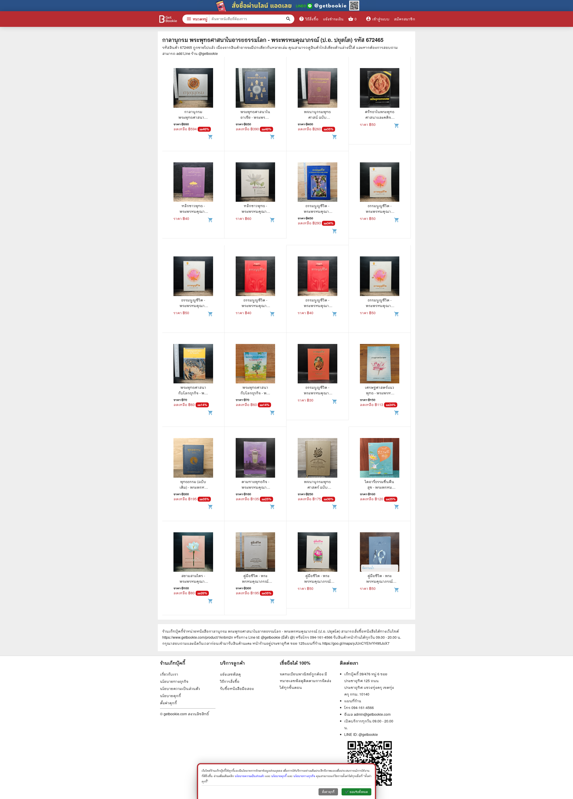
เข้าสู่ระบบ (377, 18)
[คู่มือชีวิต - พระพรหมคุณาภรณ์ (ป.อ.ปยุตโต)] (255, 552)
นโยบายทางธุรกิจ (174, 681)
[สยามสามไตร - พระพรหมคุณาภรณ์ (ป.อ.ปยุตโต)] (193, 552)
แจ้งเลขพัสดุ (230, 674)
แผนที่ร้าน (352, 700)
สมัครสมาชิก (404, 18)
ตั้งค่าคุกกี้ (168, 702)
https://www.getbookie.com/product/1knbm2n (197, 637)
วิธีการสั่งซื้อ (229, 681)
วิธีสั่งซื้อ (309, 18)
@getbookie (368, 734)
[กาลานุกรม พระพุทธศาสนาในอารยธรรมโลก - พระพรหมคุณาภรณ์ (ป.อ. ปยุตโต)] (193, 88)
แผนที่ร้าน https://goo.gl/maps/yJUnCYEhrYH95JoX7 (346, 643)
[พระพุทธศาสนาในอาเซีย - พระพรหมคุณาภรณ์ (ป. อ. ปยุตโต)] (255, 88)
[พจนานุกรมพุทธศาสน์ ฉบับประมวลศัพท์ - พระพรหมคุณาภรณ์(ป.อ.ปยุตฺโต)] (317, 88)
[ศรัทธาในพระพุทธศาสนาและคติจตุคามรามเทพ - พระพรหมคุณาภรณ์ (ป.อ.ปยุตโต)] (380, 88)
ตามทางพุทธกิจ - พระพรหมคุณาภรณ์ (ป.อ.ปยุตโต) (255, 487)
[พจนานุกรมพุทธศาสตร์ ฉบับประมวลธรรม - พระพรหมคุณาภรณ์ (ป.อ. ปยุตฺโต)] (317, 458)
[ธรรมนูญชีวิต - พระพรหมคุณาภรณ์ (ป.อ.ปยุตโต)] (317, 364)
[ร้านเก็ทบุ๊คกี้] (168, 20)
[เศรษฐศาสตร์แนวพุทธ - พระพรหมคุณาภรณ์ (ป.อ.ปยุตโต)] (380, 364)
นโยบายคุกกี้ (170, 695)
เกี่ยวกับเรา (169, 674)
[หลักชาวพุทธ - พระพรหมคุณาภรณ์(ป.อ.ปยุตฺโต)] (193, 182)
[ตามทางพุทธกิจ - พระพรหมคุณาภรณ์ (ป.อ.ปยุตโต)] (255, 458)
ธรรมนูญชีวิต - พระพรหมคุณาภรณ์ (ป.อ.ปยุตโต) (317, 393)
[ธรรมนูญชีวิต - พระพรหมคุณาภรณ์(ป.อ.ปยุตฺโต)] (317, 182)
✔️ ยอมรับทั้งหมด (356, 792)
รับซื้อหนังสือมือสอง (237, 688)
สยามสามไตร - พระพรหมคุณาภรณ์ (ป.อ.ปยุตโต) (193, 581)
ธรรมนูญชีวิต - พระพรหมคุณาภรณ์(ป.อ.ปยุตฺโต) (317, 211)
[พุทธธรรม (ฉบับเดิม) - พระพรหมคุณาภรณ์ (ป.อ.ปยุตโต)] (193, 458)
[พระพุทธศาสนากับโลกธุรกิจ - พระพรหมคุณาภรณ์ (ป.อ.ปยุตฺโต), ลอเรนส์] (193, 364)
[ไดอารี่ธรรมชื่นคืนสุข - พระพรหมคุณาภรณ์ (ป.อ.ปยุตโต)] (380, 458)
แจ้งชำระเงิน (333, 18)
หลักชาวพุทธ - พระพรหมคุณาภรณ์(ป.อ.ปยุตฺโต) (193, 211)
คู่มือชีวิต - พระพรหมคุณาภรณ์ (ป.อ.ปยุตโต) (255, 581)
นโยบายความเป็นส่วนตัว (180, 688)
